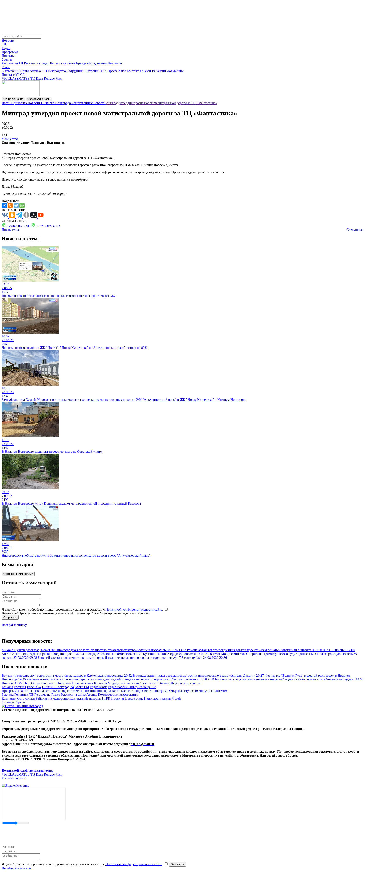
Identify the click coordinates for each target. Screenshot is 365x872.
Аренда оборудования (91, 63)
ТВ (4, 44)
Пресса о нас (117, 71)
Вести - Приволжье (34, 691)
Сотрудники (75, 71)
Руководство (57, 71)
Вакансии (159, 71)
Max (59, 78)
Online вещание (13, 99)
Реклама (8, 694)
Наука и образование (186, 683)
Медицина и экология (123, 683)
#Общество (10, 139)
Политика (64, 683)
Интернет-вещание (142, 687)
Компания (9, 698)
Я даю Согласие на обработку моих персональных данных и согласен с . (83, 609)
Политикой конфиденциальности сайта (133, 609)
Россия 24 (34, 687)
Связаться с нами (38, 99)
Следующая (354, 229)
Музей (146, 71)
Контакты (134, 71)
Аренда (91, 694)
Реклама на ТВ (12, 63)
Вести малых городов (127, 691)
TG (32, 78)
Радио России (118, 687)
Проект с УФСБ (13, 74)
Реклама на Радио (47, 694)
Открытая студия (181, 691)
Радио (6, 48)
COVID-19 (22, 683)
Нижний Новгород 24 (58, 687)
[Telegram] (16, 205)
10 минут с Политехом (211, 691)
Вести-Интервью (156, 691)
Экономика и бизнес (155, 683)
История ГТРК (96, 71)
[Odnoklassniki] (10, 205)
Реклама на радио (36, 63)
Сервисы (8, 702)
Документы (175, 71)
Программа (10, 52)
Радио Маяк (98, 687)
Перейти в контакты (16, 868)
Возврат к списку (14, 625)
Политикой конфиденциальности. (27, 770)
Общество (38, 683)
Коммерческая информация (118, 694)
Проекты (8, 55)
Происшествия (82, 683)
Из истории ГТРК (97, 698)
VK (4, 78)
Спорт (51, 683)
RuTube (49, 78)
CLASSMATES (19, 78)
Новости (8, 40)
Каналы (7, 687)
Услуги (7, 59)
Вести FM (82, 687)
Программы (10, 691)
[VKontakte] (4, 205)
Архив (20, 702)
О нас (6, 67)
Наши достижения (33, 71)
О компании (10, 71)
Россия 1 (20, 687)
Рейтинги (115, 63)
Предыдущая (11, 229)
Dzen (39, 78)
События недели (60, 691)
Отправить (10, 617)
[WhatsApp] (22, 205)
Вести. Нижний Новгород (92, 691)
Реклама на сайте (62, 63)
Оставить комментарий (18, 573)
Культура (100, 683)
